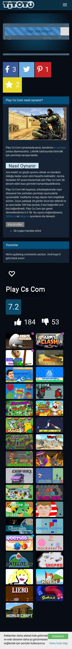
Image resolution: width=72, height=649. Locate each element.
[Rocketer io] (49, 543)
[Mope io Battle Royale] (19, 509)
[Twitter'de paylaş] (26, 69)
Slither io (11, 216)
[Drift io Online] (19, 475)
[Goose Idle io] (49, 475)
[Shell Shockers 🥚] (19, 341)
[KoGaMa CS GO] (49, 357)
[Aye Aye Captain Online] (49, 374)
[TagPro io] (49, 559)
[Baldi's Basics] (19, 357)
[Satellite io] (19, 559)
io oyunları (60, 147)
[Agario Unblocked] (49, 509)
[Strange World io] (19, 408)
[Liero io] (19, 593)
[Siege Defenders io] (19, 458)
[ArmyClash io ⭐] (49, 341)
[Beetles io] (19, 543)
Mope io (24, 216)
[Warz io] (49, 442)
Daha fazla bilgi (58, 643)
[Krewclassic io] (49, 576)
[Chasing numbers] (49, 526)
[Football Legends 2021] (19, 374)
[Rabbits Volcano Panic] (49, 408)
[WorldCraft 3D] (19, 610)
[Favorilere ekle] (11, 275)
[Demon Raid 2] (19, 492)
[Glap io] (19, 526)
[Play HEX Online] (49, 492)
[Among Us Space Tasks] (49, 391)
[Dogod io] (19, 425)
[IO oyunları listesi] (18, 5)
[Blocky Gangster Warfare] (49, 458)
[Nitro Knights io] (49, 425)
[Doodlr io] (19, 576)
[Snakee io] (49, 593)
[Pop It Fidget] (19, 391)
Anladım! (58, 636)
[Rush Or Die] (19, 442)
